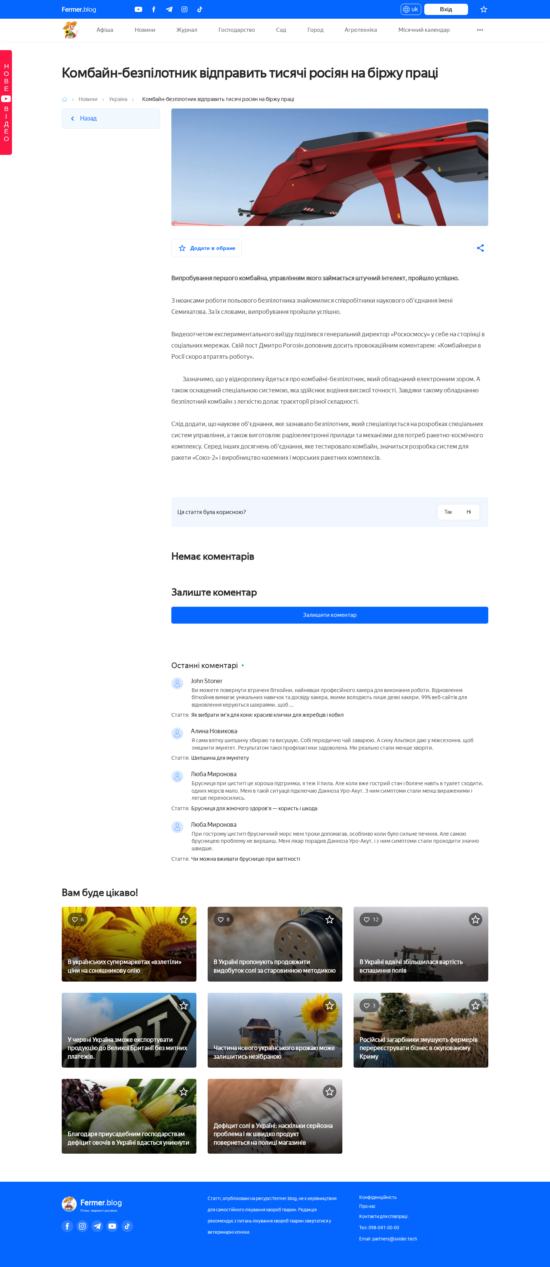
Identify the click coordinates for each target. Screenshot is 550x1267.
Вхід (446, 9)
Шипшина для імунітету (220, 758)
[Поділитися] (480, 248)
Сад (281, 30)
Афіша (105, 30)
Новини (145, 30)
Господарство (237, 30)
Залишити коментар (330, 615)
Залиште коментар (214, 592)
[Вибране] (483, 9)
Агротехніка (361, 30)
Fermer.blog (71, 30)
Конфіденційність (378, 1197)
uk (413, 10)
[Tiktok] (200, 9)
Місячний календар (424, 30)
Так (448, 512)
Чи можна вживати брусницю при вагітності (245, 859)
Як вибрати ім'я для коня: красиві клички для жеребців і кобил (267, 715)
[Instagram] (184, 9)
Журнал (186, 30)
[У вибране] (183, 919)
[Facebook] (154, 9)
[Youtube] (138, 9)
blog (79, 9)
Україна (118, 99)
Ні (469, 512)
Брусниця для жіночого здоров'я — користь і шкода (254, 809)
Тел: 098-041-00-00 (379, 1227)
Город (316, 30)
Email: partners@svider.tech (388, 1239)
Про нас (367, 1206)
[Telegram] (169, 9)
